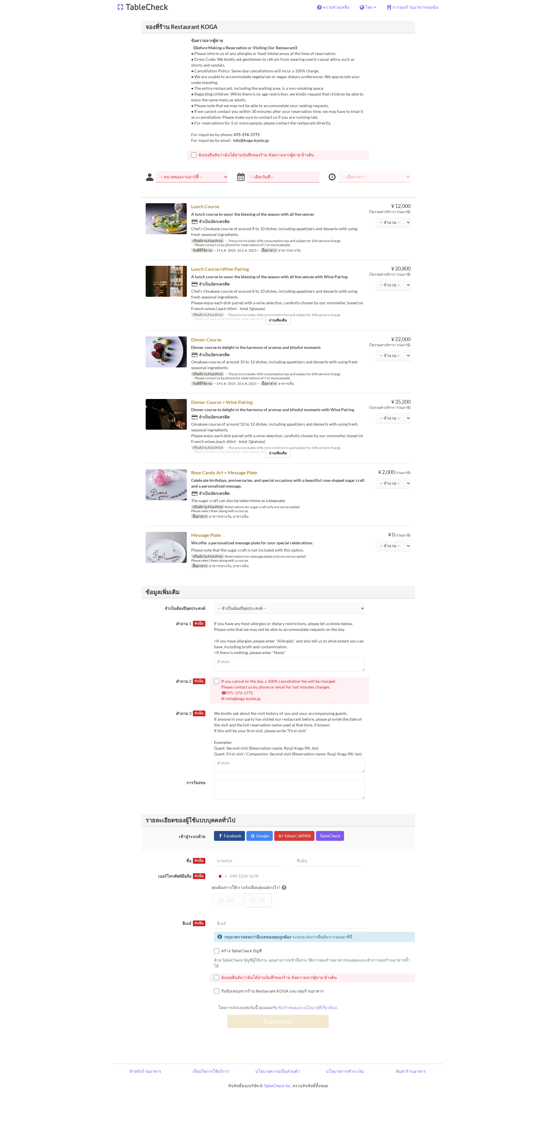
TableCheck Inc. (278, 1085)
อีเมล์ (192, 923)
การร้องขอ (195, 782)
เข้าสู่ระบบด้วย (192, 836)
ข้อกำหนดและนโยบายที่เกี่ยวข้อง (307, 1007)
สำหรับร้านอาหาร (145, 1071)
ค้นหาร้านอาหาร (411, 1071)
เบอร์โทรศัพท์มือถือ (180, 876)
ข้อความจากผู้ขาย (207, 40)
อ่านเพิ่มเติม (278, 320)
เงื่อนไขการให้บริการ (211, 1071)
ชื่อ (194, 860)
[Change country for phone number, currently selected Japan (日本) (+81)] (221, 876)
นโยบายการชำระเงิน (345, 1071)
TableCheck (330, 835)
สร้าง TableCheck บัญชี (241, 950)
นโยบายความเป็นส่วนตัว (277, 1071)
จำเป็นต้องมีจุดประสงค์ (185, 608)
